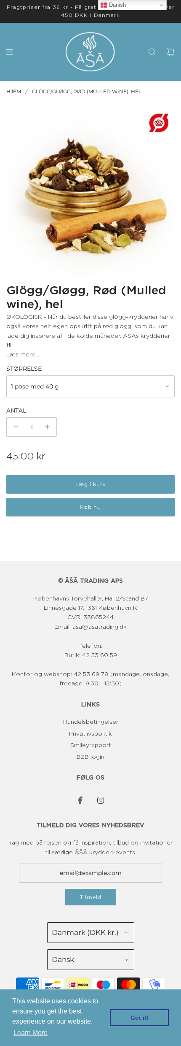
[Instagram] (100, 800)
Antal (16, 410)
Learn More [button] (30, 1032)
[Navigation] (9, 52)
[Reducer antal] (16, 427)
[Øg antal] (47, 427)
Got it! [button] (139, 1017)
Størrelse (24, 368)
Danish (116, 5)
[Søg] (152, 52)
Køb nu (90, 507)
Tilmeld (90, 897)
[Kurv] (170, 52)
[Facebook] (80, 800)
